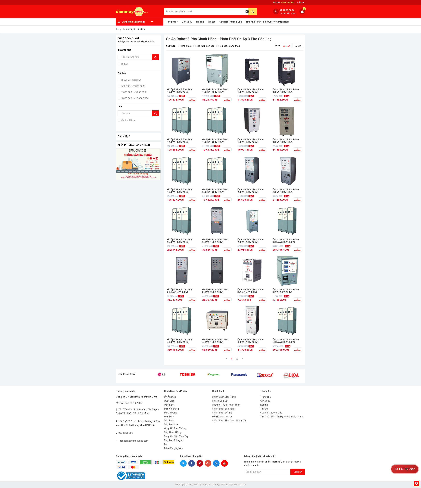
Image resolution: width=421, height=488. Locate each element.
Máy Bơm (169, 404)
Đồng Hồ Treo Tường (175, 428)
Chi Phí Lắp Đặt (220, 400)
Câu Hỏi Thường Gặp (230, 21)
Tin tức (212, 21)
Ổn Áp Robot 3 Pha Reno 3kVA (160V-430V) (250, 290)
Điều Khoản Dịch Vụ (222, 416)
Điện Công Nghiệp (173, 448)
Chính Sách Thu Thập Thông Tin (229, 420)
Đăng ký (298, 471)
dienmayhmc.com (237, 484)
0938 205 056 (125, 433)
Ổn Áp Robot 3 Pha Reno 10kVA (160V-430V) (250, 90)
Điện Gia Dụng (171, 408)
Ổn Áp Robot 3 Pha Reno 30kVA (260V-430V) (215, 290)
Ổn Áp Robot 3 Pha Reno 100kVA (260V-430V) (215, 90)
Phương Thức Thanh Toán (226, 404)
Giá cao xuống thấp (230, 46)
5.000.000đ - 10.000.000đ (135, 98)
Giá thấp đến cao (205, 46)
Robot (124, 64)
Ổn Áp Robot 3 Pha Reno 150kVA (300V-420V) (215, 140)
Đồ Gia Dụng (170, 412)
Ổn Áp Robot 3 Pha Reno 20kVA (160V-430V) (250, 190)
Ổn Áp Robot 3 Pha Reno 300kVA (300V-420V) (286, 240)
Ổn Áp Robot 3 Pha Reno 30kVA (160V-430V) (180, 290)
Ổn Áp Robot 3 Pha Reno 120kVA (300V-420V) (180, 140)
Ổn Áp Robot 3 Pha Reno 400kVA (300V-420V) (180, 340)
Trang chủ (171, 21)
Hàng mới (186, 46)
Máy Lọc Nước (171, 424)
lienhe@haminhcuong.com (134, 440)
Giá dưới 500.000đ (131, 80)
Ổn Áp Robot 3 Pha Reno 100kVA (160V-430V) (180, 90)
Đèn (166, 444)
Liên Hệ (300, 2)
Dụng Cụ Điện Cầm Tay (176, 436)
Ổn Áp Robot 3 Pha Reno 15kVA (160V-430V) (250, 140)
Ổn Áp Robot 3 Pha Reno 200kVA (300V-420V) (215, 190)
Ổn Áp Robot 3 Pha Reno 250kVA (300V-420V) (180, 240)
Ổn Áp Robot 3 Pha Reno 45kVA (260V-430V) (250, 340)
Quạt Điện (169, 400)
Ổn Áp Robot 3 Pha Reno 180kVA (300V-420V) (180, 190)
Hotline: (283, 2)
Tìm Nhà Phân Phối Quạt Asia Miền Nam (267, 21)
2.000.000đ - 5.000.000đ (134, 92)
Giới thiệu (187, 21)
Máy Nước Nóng (172, 432)
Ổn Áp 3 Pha (128, 120)
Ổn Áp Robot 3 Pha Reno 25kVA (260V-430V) (250, 240)
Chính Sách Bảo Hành (223, 408)
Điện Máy (169, 416)
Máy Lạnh (169, 420)
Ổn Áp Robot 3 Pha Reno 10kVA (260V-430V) (286, 90)
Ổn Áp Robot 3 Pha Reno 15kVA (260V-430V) (286, 140)
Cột (299, 46)
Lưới (287, 46)
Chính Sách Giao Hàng (224, 397)
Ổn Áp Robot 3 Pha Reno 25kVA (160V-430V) (215, 240)
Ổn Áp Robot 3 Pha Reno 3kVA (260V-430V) (286, 290)
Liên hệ (200, 21)
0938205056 (287, 10)
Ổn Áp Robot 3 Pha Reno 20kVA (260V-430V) (286, 190)
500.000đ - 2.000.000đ (133, 86)
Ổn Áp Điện (170, 397)
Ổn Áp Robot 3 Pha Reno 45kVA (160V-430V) (215, 340)
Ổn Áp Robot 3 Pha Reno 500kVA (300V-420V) (286, 340)
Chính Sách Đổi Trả (222, 412)
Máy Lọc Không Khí (174, 440)
